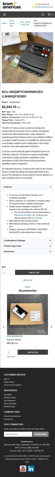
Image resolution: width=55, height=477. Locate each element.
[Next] (51, 326)
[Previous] (3, 326)
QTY (4, 267)
